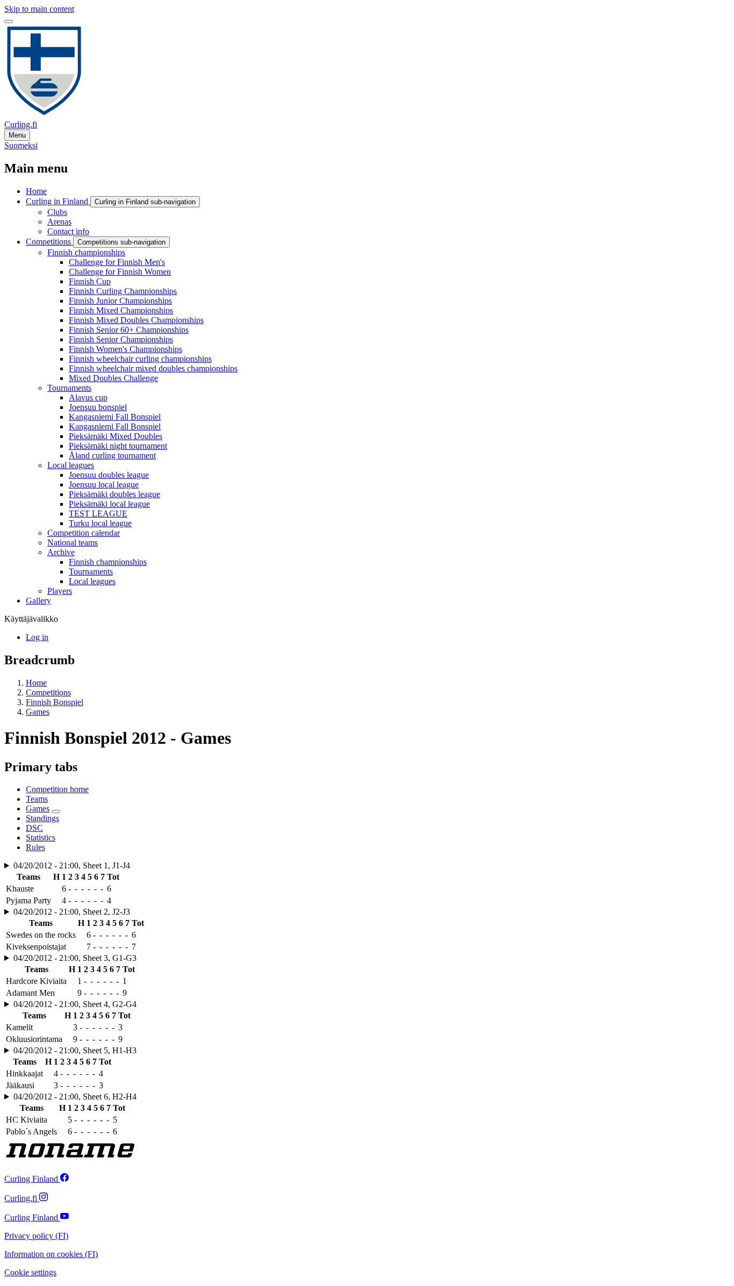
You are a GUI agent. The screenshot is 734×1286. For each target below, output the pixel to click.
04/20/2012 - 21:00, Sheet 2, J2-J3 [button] (71, 911)
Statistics (40, 837)
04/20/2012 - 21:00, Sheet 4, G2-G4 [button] (74, 1004)
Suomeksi (21, 145)
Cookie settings (30, 1272)
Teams (37, 798)
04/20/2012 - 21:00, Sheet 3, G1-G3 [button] (74, 957)
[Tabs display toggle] (56, 811)
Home (36, 682)
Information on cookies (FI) (51, 1254)
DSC (34, 827)
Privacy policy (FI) (36, 1235)
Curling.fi (20, 124)
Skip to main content (39, 8)
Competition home (57, 789)
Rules (35, 847)
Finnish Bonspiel (54, 702)
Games (37, 711)
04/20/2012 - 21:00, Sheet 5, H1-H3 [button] (74, 1050)
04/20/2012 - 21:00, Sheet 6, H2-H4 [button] (74, 1096)
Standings (42, 818)
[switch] (8, 21)
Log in (37, 637)
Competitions (48, 692)
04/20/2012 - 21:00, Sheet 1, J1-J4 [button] (71, 865)
